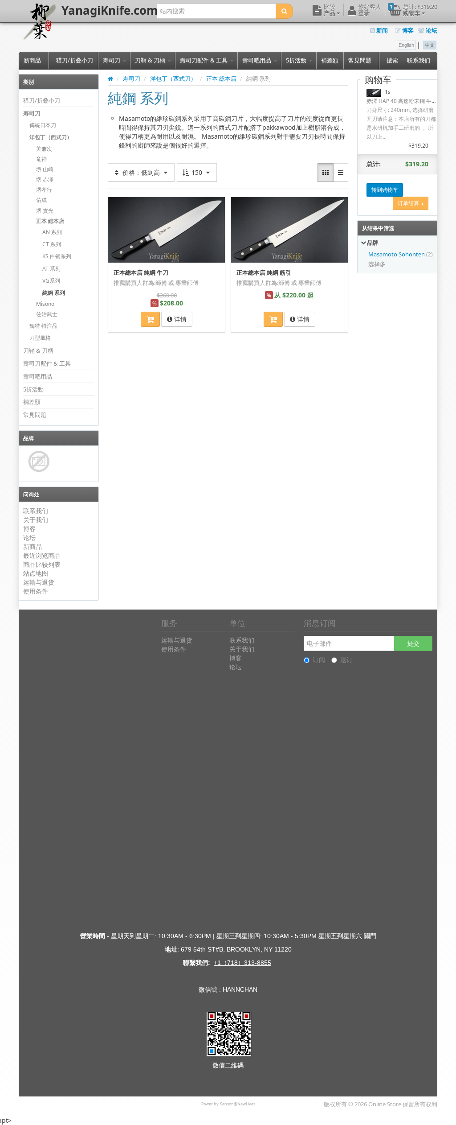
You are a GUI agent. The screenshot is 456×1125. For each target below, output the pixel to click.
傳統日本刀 (42, 125)
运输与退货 (38, 582)
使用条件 (35, 591)
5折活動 (297, 60)
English (406, 45)
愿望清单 (122, 202)
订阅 (319, 659)
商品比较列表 (42, 564)
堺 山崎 (44, 169)
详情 (179, 319)
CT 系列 (51, 244)
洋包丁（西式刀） (50, 137)
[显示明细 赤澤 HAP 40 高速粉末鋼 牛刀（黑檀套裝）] (373, 92)
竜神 (41, 159)
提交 (413, 643)
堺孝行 (44, 190)
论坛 (430, 30)
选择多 (377, 264)
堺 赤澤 (44, 179)
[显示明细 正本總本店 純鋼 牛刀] (166, 229)
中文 (430, 45)
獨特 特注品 (43, 326)
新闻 (381, 30)
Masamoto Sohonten (397, 254)
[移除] (434, 92)
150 (197, 172)
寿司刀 (112, 60)
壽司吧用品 (257, 60)
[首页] (110, 78)
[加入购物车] (150, 319)
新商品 (32, 60)
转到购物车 (384, 190)
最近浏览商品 (42, 555)
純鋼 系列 (53, 293)
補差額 (329, 60)
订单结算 (410, 203)
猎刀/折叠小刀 (74, 60)
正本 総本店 (50, 221)
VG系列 (51, 280)
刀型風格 (40, 338)
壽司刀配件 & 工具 (204, 60)
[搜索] (284, 11)
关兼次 (44, 148)
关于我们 (35, 519)
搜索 (392, 60)
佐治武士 (46, 314)
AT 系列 (51, 268)
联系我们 (418, 60)
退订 (346, 659)
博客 (407, 30)
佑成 (41, 200)
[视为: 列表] (340, 172)
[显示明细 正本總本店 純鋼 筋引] (289, 229)
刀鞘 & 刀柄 (151, 60)
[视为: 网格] (326, 172)
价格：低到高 (141, 172)
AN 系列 (52, 232)
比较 (215, 202)
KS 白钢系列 (56, 256)
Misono (45, 304)
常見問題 (359, 60)
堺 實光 (44, 210)
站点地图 (35, 573)
